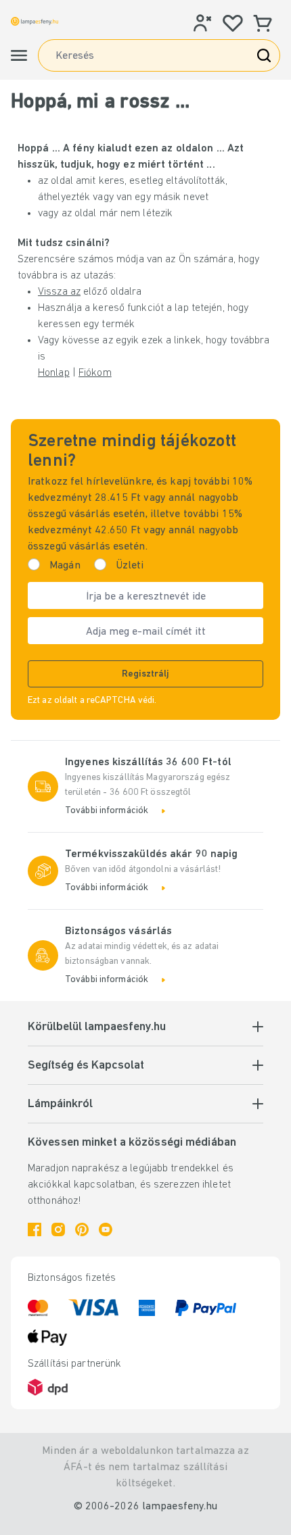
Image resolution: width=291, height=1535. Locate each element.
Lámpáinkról (60, 1104)
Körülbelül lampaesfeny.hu (97, 1027)
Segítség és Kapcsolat (86, 1066)
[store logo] (34, 21)
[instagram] (58, 1229)
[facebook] (34, 1229)
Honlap (54, 373)
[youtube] (105, 1229)
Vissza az (59, 292)
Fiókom (95, 373)
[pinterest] (82, 1229)
